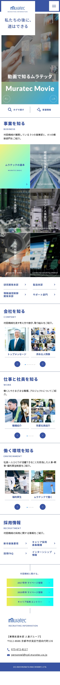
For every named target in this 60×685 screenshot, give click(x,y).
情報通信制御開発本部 (11, 294)
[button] (6, 98)
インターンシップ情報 (42, 553)
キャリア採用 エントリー (30, 601)
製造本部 (38, 284)
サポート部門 (40, 294)
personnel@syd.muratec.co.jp (29, 654)
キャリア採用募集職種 (39, 543)
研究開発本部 (11, 284)
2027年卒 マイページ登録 (30, 582)
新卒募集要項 (11, 543)
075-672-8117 (19, 649)
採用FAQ (8, 553)
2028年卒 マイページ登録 (30, 592)
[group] (30, 59)
